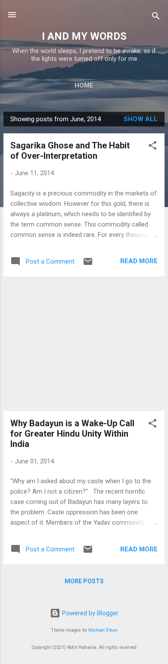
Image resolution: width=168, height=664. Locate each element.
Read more (139, 261)
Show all (141, 119)
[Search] (156, 17)
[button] (152, 147)
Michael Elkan (103, 630)
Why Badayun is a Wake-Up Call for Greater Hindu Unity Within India (72, 433)
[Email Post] (88, 264)
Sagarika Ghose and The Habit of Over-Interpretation (70, 150)
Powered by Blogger (89, 613)
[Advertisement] (84, 343)
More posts (84, 581)
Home (84, 85)
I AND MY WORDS (84, 36)
